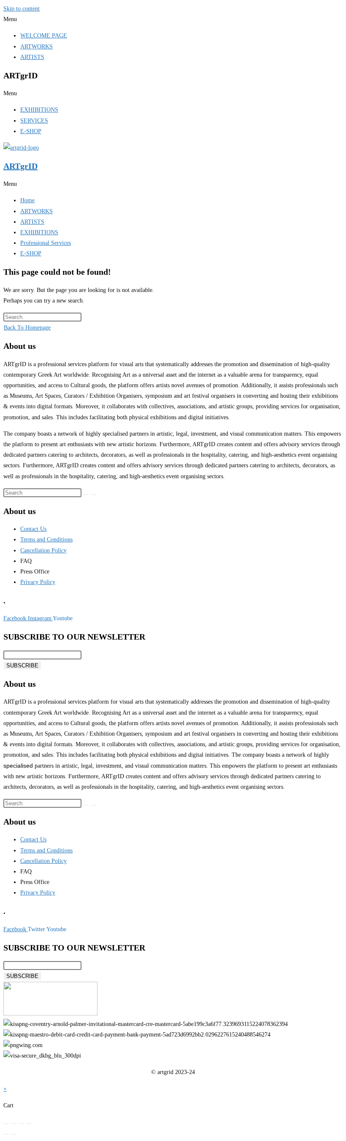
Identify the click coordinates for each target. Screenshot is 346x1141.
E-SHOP (30, 131)
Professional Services (45, 243)
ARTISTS (32, 57)
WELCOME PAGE (43, 35)
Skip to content (21, 8)
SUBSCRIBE (22, 665)
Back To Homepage (27, 327)
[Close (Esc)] (29, 1124)
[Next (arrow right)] (14, 1134)
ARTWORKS (36, 46)
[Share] (21, 1124)
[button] (173, 19)
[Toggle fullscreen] (14, 1124)
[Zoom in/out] (6, 1124)
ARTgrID (20, 166)
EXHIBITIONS (39, 110)
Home (27, 200)
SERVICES (34, 121)
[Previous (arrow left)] (6, 1134)
